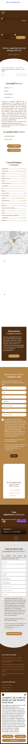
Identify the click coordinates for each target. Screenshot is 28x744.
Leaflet (12, 253)
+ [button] (2, 233)
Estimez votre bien (7, 685)
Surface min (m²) (8, 590)
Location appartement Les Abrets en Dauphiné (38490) (12, 661)
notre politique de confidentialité (11, 733)
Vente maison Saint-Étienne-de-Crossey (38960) (13, 670)
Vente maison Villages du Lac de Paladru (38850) (13, 674)
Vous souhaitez (6, 409)
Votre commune (7, 406)
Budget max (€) (7, 586)
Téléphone (6, 401)
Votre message (7, 414)
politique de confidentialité (12, 449)
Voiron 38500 (19, 67)
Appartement (10, 67)
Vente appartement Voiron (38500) (12, 658)
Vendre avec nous (7, 690)
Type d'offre (5, 573)
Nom (4, 392)
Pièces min (6, 594)
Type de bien (5, 577)
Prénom (5, 388)
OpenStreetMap (18, 253)
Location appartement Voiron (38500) (12, 667)
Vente (3, 67)
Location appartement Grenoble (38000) (13, 664)
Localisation (5, 581)
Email (4, 397)
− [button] (2, 235)
